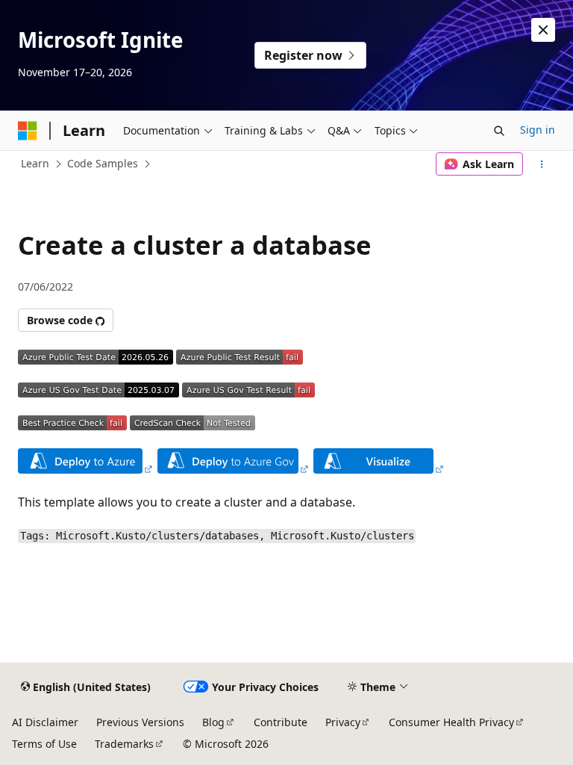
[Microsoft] (27, 130)
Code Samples (102, 163)
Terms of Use (44, 744)
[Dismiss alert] (543, 30)
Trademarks (124, 744)
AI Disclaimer (45, 722)
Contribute (280, 722)
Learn (35, 163)
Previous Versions (140, 722)
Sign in (537, 130)
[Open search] (499, 130)
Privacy (342, 722)
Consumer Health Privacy (451, 722)
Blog (213, 722)
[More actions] (542, 164)
